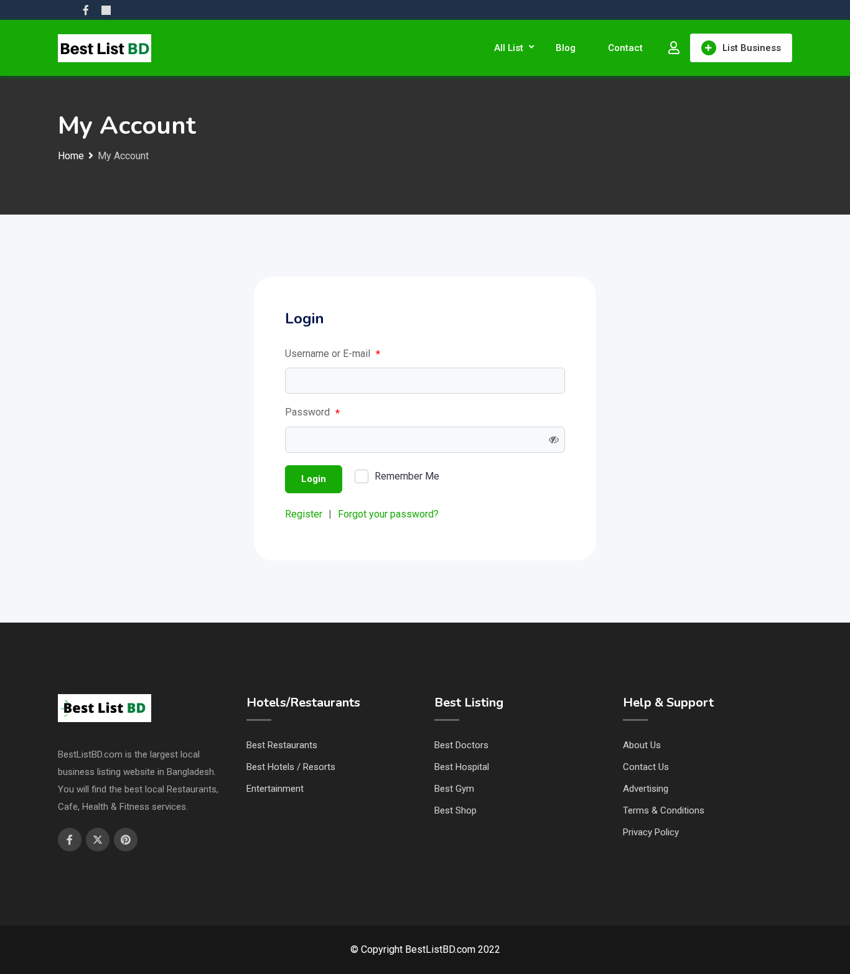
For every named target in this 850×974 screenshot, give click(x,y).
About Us (642, 745)
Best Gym (454, 788)
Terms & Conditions (663, 810)
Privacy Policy (651, 832)
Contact (625, 47)
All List (508, 47)
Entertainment (275, 788)
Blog (566, 47)
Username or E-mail (332, 354)
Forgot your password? (388, 514)
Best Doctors (461, 745)
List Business (751, 47)
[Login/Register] (674, 48)
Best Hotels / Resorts (290, 766)
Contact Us (646, 766)
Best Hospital (461, 766)
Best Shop (455, 810)
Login (313, 479)
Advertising (645, 788)
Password (312, 412)
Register (303, 514)
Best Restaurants (281, 745)
